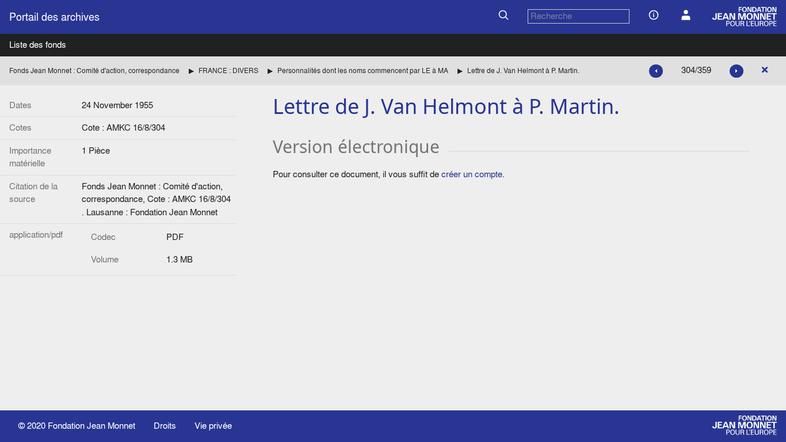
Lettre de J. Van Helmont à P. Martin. (523, 70)
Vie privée (213, 426)
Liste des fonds (37, 45)
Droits (165, 426)
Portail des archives (54, 17)
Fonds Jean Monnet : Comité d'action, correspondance (94, 70)
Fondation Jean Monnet (91, 426)
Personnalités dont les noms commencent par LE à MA (362, 70)
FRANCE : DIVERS (228, 70)
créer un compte (471, 174)
